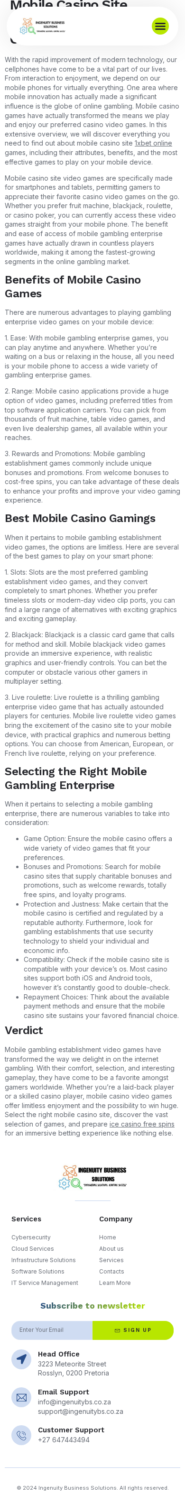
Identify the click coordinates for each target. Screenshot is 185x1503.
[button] (160, 26)
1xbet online (153, 143)
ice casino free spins (142, 1124)
